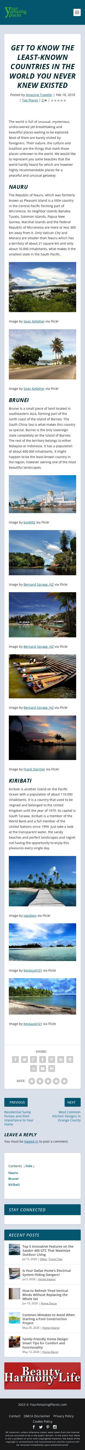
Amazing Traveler (39, 95)
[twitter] (41, 1427)
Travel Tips (55, 1259)
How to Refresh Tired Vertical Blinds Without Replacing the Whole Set (45, 1295)
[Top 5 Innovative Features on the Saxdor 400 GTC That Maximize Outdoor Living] (14, 1249)
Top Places (30, 100)
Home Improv (47, 1279)
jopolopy (30, 915)
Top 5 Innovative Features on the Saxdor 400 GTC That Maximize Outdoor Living (47, 1250)
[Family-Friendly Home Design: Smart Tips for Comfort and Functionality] (14, 1342)
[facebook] (34, 1427)
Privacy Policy (63, 1416)
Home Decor (49, 1303)
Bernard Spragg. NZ (39, 584)
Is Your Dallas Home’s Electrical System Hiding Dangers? (46, 1272)
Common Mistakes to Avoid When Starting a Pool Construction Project (48, 1319)
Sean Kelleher (34, 321)
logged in (31, 1141)
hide (29, 1166)
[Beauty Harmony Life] (42, 1388)
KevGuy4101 (33, 970)
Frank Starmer (34, 769)
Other (43, 1259)
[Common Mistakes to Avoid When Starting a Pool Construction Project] (14, 1318)
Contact (14, 1416)
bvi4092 (29, 522)
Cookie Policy (42, 1421)
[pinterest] (48, 1427)
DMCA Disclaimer (37, 1416)
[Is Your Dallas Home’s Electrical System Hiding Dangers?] (14, 1273)
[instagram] (55, 1427)
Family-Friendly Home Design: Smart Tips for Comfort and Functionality (45, 1343)
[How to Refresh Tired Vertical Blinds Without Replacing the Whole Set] (14, 1293)
